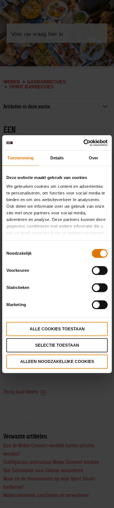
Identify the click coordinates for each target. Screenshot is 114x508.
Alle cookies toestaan (57, 329)
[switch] (100, 270)
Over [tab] (93, 158)
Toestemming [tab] (20, 158)
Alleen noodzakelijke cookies (57, 361)
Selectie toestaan (57, 345)
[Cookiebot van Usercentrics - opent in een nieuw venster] (83, 142)
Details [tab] (57, 158)
